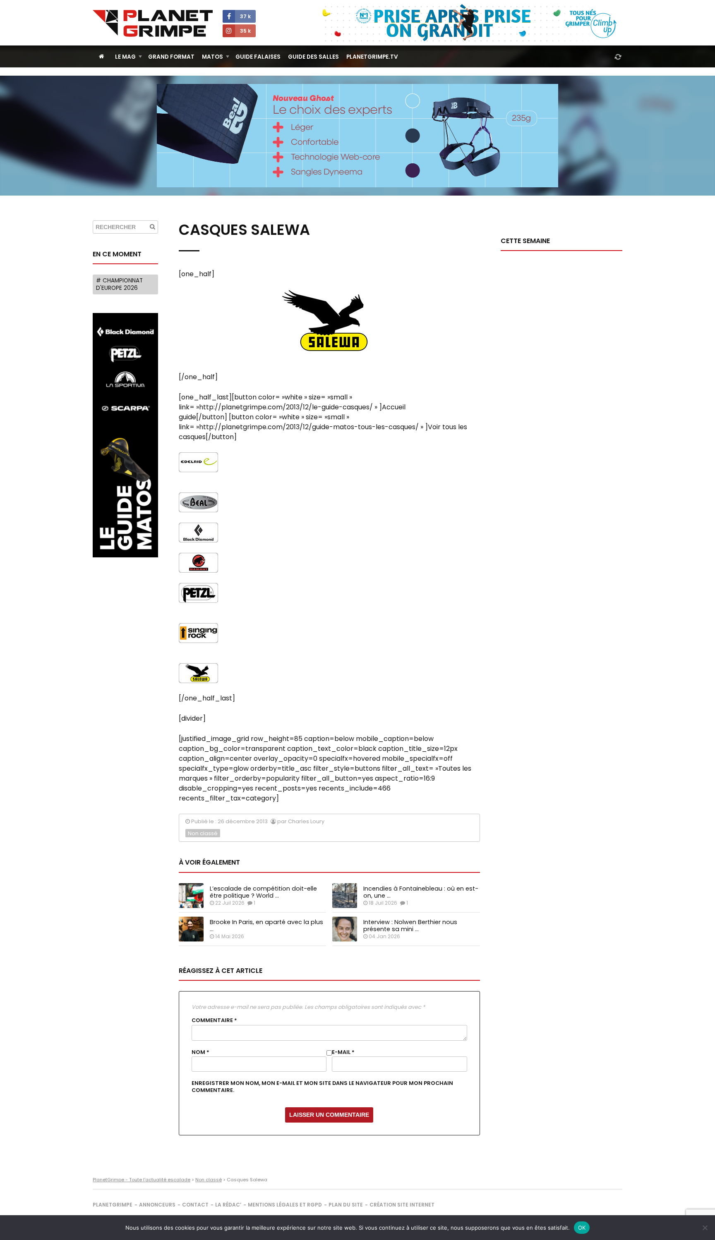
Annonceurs (157, 1204)
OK (582, 1227)
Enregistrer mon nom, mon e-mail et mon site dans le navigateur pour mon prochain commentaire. (322, 1087)
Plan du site (346, 1204)
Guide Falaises (258, 57)
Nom (200, 1052)
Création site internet (401, 1204)
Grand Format (171, 57)
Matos (212, 57)
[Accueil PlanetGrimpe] (101, 56)
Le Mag (125, 57)
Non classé (203, 833)
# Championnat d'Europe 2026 (119, 284)
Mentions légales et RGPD (285, 1204)
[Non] (705, 1227)
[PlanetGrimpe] (153, 23)
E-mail (343, 1052)
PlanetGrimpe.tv (372, 57)
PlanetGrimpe (112, 1204)
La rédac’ (228, 1204)
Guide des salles (313, 57)
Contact (195, 1204)
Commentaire (214, 1020)
